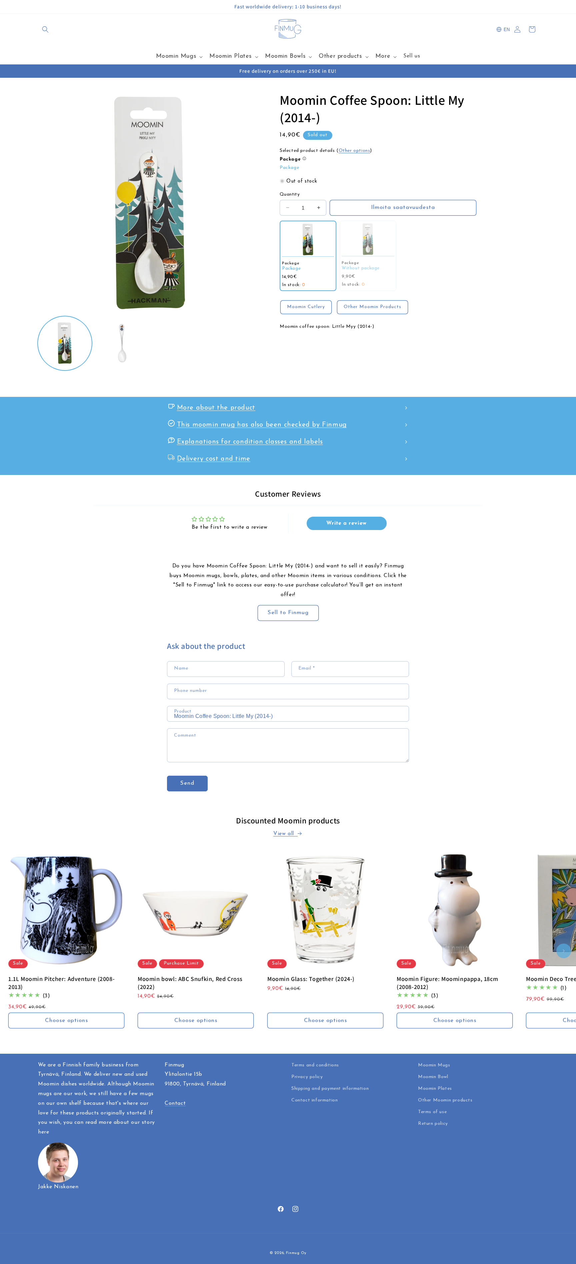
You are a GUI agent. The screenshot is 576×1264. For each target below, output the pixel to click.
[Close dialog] (354, 547)
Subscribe (288, 684)
